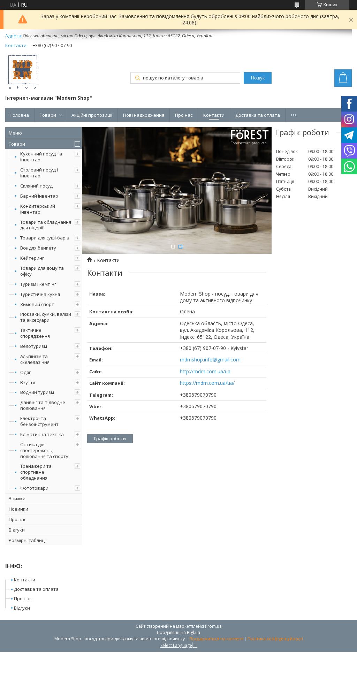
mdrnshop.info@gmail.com (210, 359)
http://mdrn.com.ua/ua (205, 371)
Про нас (183, 115)
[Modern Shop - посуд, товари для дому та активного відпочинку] (22, 73)
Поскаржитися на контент (216, 639)
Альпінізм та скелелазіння (35, 359)
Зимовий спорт (37, 304)
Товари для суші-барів (44, 238)
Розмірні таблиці (27, 540)
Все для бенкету (38, 248)
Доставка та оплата (257, 115)
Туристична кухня (40, 294)
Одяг (25, 372)
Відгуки (17, 530)
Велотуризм (33, 346)
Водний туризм (37, 392)
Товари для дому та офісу (42, 271)
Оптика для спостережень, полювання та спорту (44, 450)
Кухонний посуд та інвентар (41, 157)
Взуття (27, 382)
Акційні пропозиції (91, 115)
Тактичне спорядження (35, 333)
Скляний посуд (36, 186)
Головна (19, 115)
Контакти (214, 115)
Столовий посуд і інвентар (39, 173)
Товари (48, 115)
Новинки (18, 509)
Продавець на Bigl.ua (178, 632)
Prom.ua (213, 626)
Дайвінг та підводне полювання (42, 405)
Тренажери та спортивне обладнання (36, 472)
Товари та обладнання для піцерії (45, 225)
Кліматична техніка (42, 434)
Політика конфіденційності (275, 639)
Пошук (258, 78)
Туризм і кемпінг (38, 284)
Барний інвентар (39, 196)
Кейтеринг (32, 258)
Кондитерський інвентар (37, 209)
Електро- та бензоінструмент (39, 421)
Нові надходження (143, 115)
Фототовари (34, 488)
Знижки (17, 498)
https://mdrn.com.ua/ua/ (207, 383)
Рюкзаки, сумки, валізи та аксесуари (45, 317)
